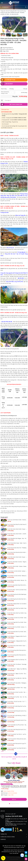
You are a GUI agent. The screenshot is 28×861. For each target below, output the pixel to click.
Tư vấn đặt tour (10, 79)
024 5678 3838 (17, 816)
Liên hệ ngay (9, 83)
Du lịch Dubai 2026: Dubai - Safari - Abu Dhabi (17, 543)
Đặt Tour (14, 799)
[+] (14, 92)
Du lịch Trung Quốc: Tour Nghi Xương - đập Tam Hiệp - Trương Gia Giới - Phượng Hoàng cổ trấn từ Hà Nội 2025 (13, 786)
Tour (14, 763)
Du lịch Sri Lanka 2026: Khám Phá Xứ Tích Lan (17, 585)
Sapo (17, 859)
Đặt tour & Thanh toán (16, 104)
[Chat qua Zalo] (26, 852)
